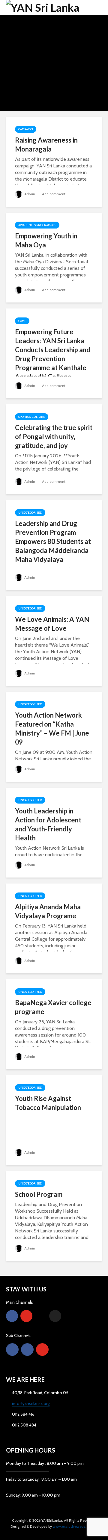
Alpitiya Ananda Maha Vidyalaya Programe (48, 911)
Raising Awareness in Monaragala (46, 144)
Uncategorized (30, 513)
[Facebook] (12, 1316)
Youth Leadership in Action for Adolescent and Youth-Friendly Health (48, 824)
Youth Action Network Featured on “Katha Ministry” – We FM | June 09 (52, 728)
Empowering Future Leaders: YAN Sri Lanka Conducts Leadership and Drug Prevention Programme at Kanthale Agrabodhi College (52, 354)
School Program (38, 1194)
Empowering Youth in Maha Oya (46, 240)
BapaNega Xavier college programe (53, 1007)
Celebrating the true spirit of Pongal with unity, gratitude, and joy (53, 436)
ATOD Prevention (53, 48)
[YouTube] (26, 1316)
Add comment (53, 194)
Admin (29, 194)
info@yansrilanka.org (31, 1403)
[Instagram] (41, 1316)
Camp (22, 321)
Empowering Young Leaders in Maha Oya (54, 69)
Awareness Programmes (53, 55)
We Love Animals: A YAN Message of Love (52, 623)
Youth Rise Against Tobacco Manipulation (48, 1102)
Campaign (25, 129)
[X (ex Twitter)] (55, 1316)
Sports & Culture (31, 417)
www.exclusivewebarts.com (75, 1526)
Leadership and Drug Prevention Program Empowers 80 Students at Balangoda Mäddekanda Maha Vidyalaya (53, 541)
